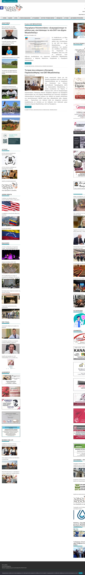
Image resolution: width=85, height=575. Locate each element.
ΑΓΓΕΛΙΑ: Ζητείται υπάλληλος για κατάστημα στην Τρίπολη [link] (9, 168)
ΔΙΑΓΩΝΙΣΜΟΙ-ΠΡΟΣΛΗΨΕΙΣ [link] (77, 18)
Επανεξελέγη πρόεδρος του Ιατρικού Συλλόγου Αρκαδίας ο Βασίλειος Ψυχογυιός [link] (10, 341)
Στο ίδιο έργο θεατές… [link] (7, 228)
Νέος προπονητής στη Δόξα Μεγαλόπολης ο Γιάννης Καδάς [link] (9, 27)
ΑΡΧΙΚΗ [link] (4, 18)
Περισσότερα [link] (28, 63)
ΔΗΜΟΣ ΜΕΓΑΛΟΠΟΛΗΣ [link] (30, 66)
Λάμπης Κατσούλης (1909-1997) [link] (9, 262)
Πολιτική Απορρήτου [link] (6, 566)
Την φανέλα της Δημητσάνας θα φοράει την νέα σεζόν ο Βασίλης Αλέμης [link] (9, 72)
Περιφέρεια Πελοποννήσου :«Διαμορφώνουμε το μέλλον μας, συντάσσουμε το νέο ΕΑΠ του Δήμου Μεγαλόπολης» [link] (46, 30)
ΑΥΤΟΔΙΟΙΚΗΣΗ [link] (35, 18)
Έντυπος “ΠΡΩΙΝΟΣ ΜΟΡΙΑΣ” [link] (48, 18)
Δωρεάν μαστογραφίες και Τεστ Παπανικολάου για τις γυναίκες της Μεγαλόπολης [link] (9, 356)
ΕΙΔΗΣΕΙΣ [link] (10, 18)
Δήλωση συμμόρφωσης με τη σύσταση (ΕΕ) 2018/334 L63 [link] (14, 567)
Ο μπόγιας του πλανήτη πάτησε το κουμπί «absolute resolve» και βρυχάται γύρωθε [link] (10, 199)
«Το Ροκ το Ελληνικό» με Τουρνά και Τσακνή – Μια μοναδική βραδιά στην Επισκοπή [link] (10, 247)
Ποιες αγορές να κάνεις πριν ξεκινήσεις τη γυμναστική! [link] (10, 458)
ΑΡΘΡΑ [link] (15, 18)
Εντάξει (80, 573)
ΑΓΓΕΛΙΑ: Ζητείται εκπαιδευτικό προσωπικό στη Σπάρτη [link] (8, 154)
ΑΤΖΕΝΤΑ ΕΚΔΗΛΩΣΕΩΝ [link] (24, 18)
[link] (1, 7)
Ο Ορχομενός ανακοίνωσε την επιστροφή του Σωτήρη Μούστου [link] (10, 87)
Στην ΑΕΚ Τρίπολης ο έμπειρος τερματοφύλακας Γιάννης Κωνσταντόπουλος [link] (9, 43)
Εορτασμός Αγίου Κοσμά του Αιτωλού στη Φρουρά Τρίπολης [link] (11, 291)
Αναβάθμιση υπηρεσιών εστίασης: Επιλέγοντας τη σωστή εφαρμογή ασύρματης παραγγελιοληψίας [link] (9, 444)
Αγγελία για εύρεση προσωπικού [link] (9, 181)
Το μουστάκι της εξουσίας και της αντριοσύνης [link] (9, 306)
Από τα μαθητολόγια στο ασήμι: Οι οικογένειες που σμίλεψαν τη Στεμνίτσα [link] (10, 276)
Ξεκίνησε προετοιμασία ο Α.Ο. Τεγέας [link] (10, 57)
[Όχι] (83, 573)
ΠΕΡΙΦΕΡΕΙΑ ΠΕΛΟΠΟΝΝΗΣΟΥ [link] (47, 66)
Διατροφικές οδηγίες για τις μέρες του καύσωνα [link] (10, 326)
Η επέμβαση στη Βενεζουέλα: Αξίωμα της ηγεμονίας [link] (10, 214)
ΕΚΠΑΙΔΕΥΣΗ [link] (59, 18)
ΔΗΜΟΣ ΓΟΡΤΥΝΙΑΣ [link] (29, 109)
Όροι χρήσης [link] (4, 564)
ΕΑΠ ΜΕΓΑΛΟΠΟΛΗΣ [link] (38, 66)
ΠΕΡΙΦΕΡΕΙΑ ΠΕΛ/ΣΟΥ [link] (53, 109)
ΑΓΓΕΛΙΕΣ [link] (66, 18)
